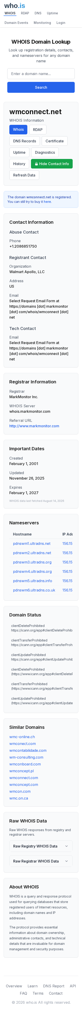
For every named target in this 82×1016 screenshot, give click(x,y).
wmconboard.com (25, 764)
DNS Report (53, 986)
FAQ (23, 993)
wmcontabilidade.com (27, 750)
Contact (55, 993)
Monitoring (42, 23)
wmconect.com (22, 743)
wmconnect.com (23, 777)
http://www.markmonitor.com (34, 426)
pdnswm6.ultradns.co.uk (34, 590)
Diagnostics (45, 152)
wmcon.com (20, 791)
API (73, 986)
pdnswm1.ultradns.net (31, 543)
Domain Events (16, 23)
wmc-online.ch (22, 736)
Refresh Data (24, 175)
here (47, 202)
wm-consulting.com (26, 757)
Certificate (55, 141)
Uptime (52, 13)
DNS (38, 13)
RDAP (25, 13)
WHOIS (10, 13)
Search (41, 87)
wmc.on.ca (18, 798)
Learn (33, 986)
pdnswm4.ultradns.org (32, 571)
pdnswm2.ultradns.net (32, 553)
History (19, 163)
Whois (18, 129)
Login (60, 23)
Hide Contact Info (54, 163)
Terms (38, 993)
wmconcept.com (23, 784)
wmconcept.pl (21, 771)
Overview (14, 986)
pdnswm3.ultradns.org (32, 562)
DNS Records (24, 141)
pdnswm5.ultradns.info (32, 580)
